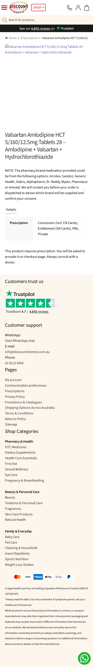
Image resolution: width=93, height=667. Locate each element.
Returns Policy (15, 419)
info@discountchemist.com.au (27, 352)
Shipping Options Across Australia (30, 407)
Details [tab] (11, 209)
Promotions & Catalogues (23, 402)
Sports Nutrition (17, 559)
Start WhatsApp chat (20, 340)
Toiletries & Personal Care (23, 503)
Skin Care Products (19, 514)
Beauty (10, 497)
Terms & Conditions (19, 413)
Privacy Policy (15, 396)
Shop (37, 7)
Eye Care (11, 475)
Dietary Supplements (20, 452)
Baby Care (12, 537)
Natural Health (15, 519)
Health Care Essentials (21, 458)
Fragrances (13, 508)
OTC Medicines (16, 447)
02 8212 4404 (14, 363)
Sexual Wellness (16, 469)
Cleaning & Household (21, 548)
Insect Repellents (17, 553)
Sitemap (11, 424)
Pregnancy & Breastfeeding (24, 480)
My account (13, 380)
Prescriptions (29, 38)
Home (13, 38)
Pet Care (11, 542)
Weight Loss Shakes (19, 564)
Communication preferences (25, 385)
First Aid (11, 463)
